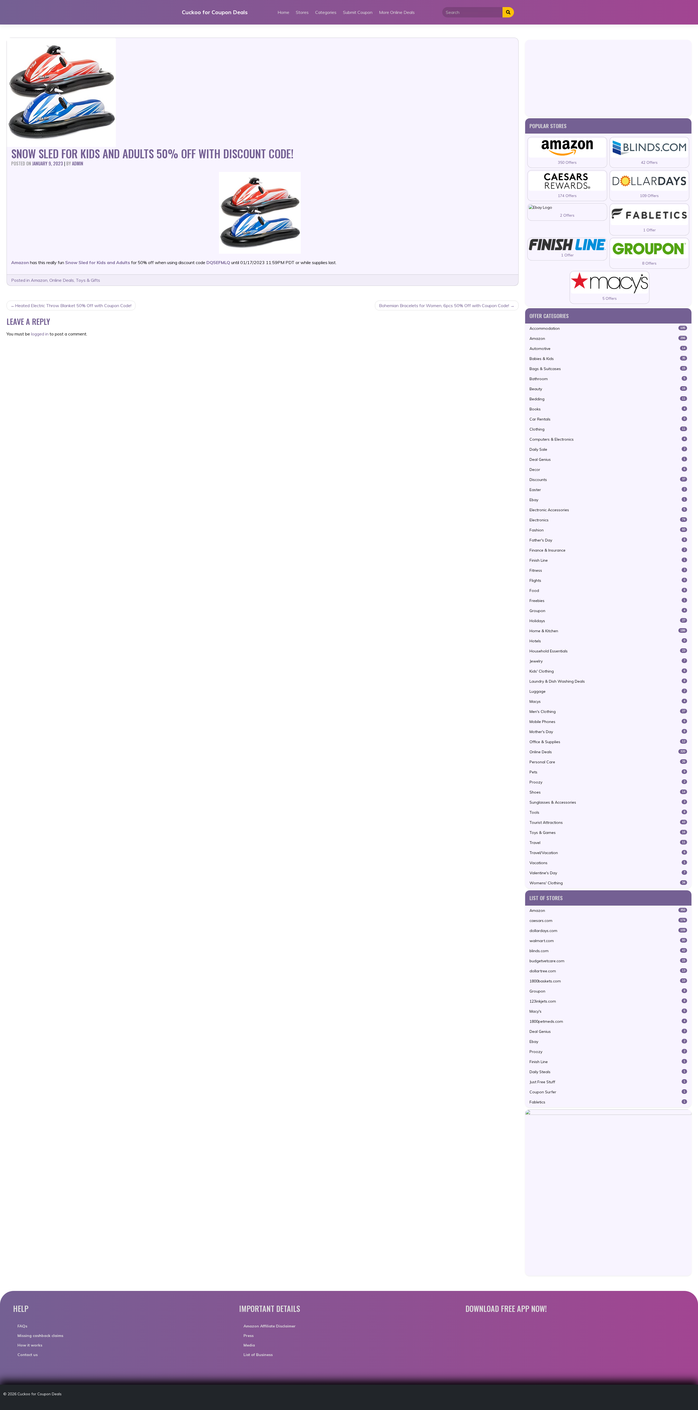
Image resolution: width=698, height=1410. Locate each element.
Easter (607, 489)
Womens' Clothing (607, 883)
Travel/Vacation (607, 852)
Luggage (607, 691)
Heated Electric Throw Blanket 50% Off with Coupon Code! (73, 305)
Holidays (607, 620)
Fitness (607, 570)
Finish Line (607, 560)
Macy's (607, 1011)
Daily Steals (607, 1071)
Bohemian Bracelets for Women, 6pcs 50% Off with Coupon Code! (444, 305)
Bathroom (607, 378)
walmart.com (607, 940)
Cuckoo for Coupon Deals (215, 12)
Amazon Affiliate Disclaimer (269, 1326)
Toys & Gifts (88, 280)
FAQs (22, 1326)
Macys (607, 701)
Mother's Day (607, 731)
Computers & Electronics (607, 439)
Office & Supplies (607, 741)
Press (248, 1335)
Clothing (607, 429)
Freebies (607, 600)
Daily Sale (607, 449)
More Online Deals (397, 12)
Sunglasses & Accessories (607, 802)
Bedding (607, 399)
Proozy (607, 782)
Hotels (607, 641)
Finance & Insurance (607, 550)
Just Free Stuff (607, 1081)
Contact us (27, 1354)
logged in (40, 334)
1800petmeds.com (607, 1021)
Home (283, 12)
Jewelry (607, 661)
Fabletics (607, 1102)
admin (77, 163)
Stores (302, 12)
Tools (607, 812)
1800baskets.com (607, 981)
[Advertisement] (608, 78)
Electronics (607, 520)
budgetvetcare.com (607, 960)
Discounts (607, 479)
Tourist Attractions (607, 822)
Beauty (607, 388)
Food (607, 590)
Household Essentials (607, 651)
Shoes (607, 792)
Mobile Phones (607, 721)
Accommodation (607, 328)
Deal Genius (607, 459)
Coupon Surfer (607, 1092)
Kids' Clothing (607, 671)
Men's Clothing (607, 711)
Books (607, 409)
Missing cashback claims (40, 1335)
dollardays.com (607, 930)
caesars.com (607, 920)
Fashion (607, 530)
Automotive (607, 348)
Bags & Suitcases (607, 368)
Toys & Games (607, 832)
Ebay (607, 499)
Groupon (607, 610)
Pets (607, 772)
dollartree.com (607, 971)
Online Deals (61, 280)
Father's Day (607, 540)
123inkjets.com (607, 1001)
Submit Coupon (357, 12)
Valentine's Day (607, 872)
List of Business (258, 1354)
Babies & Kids (607, 358)
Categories (325, 12)
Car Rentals (607, 419)
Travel (607, 842)
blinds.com (607, 950)
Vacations (607, 862)
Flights (607, 580)
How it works (29, 1345)
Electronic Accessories (607, 509)
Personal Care (607, 762)
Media (249, 1345)
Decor (607, 469)
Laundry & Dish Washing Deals (607, 681)
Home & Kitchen (607, 630)
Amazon (39, 280)
